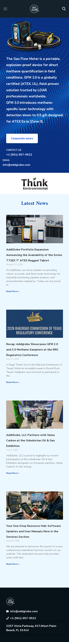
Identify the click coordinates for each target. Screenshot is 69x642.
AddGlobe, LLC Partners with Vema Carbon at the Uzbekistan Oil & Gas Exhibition (30, 440)
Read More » (12, 291)
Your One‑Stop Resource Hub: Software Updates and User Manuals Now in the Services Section (33, 531)
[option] (34, 183)
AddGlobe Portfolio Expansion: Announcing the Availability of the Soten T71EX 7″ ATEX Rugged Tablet (34, 255)
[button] (64, 9)
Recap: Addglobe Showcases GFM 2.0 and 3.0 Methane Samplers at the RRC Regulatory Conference (32, 349)
